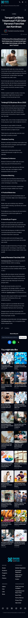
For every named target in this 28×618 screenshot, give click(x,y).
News (3, 594)
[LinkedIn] (20, 608)
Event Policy (18, 595)
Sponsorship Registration (18, 571)
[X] (11, 608)
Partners (4, 578)
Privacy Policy (18, 600)
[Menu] (25, 2)
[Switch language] (19, 2)
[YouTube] (25, 608)
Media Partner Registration (18, 575)
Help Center (18, 602)
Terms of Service (19, 597)
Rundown (4, 570)
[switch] (22, 2)
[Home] (5, 2)
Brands (4, 568)
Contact (17, 579)
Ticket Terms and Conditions (19, 587)
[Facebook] (7, 608)
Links (3, 591)
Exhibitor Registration (20, 568)
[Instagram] (2, 608)
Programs (4, 573)
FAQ (3, 589)
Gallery (4, 586)
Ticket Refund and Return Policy (19, 591)
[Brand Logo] (14, 560)
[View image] (14, 57)
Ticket (3, 575)
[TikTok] (16, 608)
